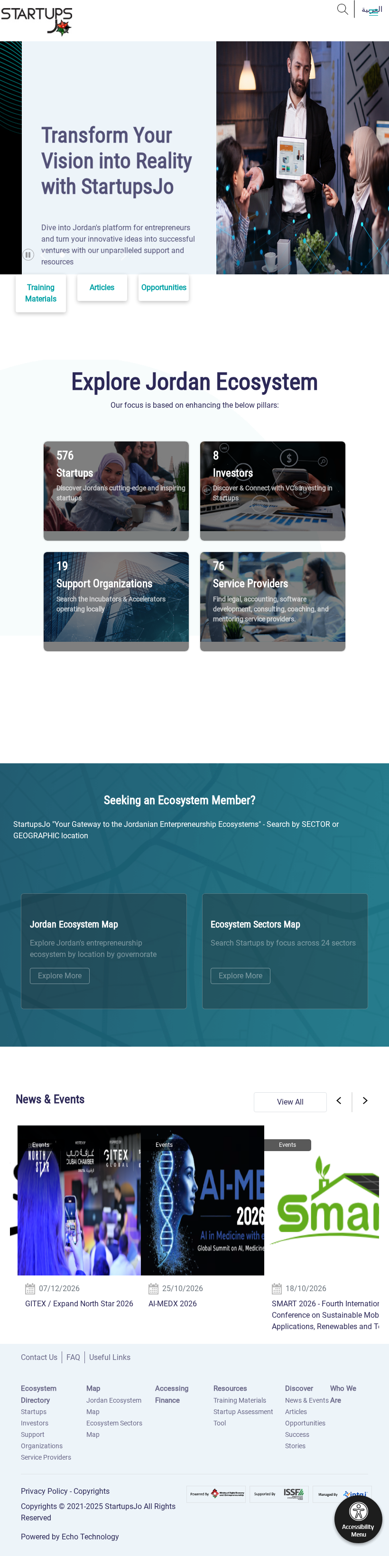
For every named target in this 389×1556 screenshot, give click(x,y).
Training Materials (239, 1400)
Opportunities (305, 1423)
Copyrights (92, 1491)
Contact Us (39, 1357)
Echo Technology (90, 1536)
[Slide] (53, 255)
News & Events (307, 1400)
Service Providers (46, 1457)
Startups (33, 1411)
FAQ (73, 1357)
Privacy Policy (45, 1491)
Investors (34, 1423)
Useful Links (109, 1357)
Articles (296, 1411)
